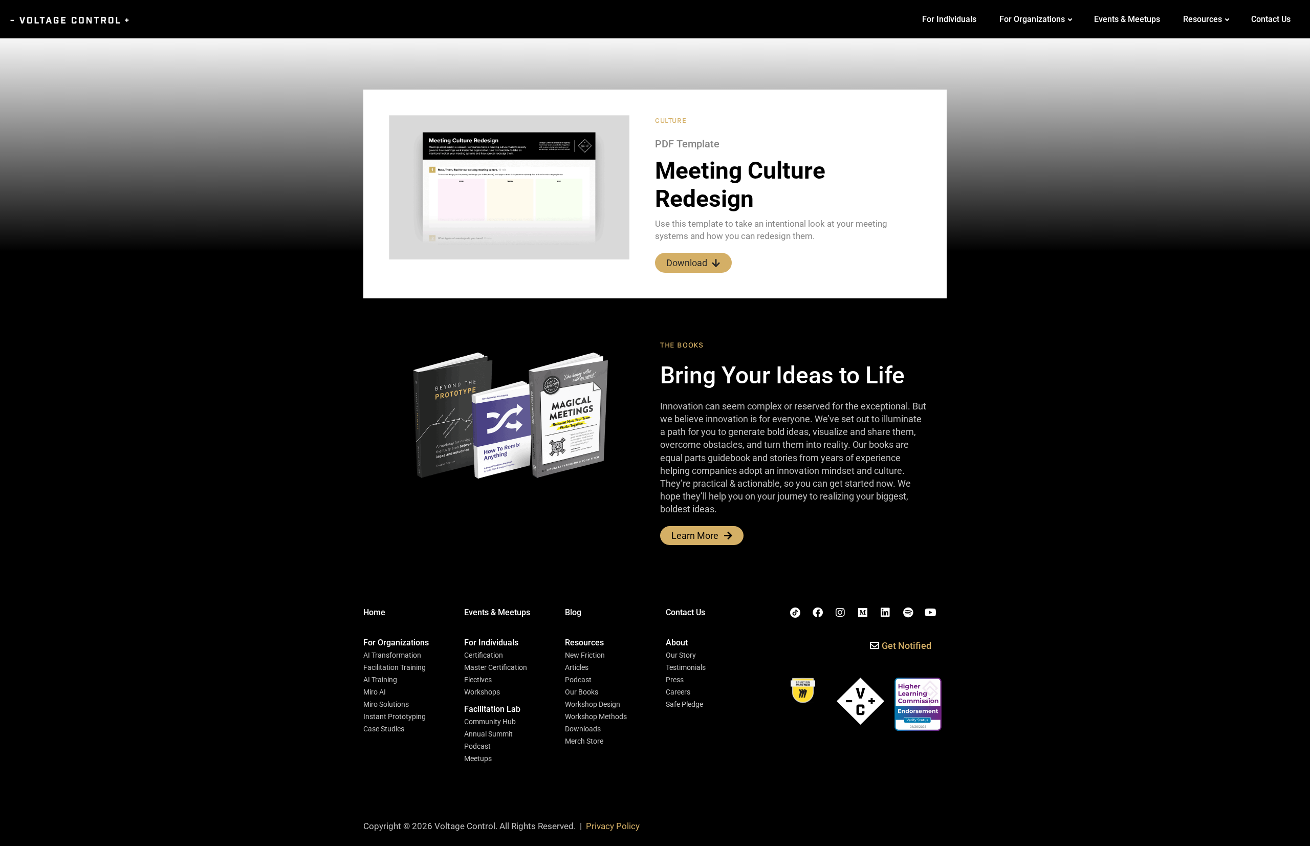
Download (686, 262)
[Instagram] (840, 612)
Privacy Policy (613, 826)
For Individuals (949, 19)
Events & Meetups (1127, 19)
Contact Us (1271, 19)
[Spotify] (908, 612)
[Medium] (863, 612)
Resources (1202, 19)
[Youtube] (930, 612)
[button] (396, 642)
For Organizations (1032, 19)
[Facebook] (817, 612)
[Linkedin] (885, 612)
